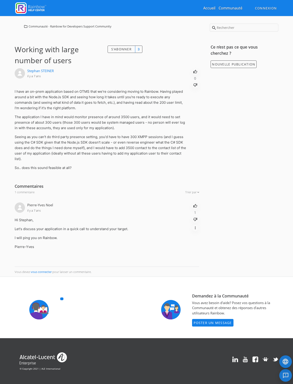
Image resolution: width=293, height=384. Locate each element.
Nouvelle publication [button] (233, 64)
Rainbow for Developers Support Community (80, 26)
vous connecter (41, 272)
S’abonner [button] (121, 49)
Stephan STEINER (40, 70)
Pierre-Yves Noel (40, 205)
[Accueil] (31, 7)
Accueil (209, 8)
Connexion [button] (266, 8)
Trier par (191, 192)
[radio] (195, 71)
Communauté (230, 8)
